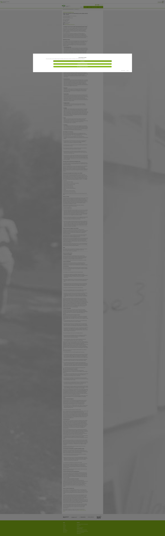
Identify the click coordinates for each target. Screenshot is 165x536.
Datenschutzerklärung (123, 70)
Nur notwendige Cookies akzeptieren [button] (82, 66)
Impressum (128, 70)
